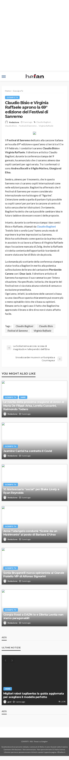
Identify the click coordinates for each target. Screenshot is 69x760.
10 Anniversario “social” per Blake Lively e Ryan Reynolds (31, 491)
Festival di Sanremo (28, 126)
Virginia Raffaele (46, 126)
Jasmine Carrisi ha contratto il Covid (27, 451)
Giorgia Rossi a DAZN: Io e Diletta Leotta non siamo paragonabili (33, 616)
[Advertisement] (34, 36)
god (9, 701)
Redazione (14, 122)
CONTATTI (25, 741)
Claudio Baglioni (43, 122)
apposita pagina (50, 752)
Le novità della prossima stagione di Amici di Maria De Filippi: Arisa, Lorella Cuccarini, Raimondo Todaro (33, 405)
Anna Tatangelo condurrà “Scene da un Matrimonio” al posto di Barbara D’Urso (30, 532)
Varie (23, 397)
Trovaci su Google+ (41, 741)
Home (8, 91)
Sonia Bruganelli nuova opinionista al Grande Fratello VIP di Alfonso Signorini (33, 574)
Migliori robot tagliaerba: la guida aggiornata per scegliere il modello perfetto (33, 695)
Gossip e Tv (12, 97)
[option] (34, 680)
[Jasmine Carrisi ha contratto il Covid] (34, 440)
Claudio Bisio (11, 126)
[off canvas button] (4, 76)
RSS (31, 741)
